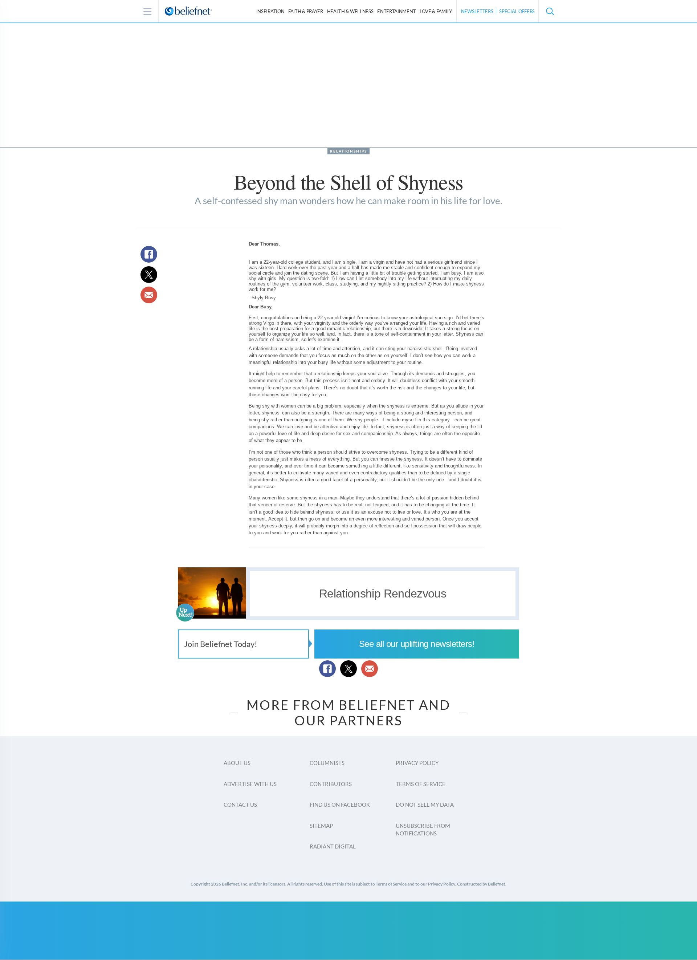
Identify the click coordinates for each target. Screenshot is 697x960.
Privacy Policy (417, 763)
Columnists (327, 763)
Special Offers (517, 11)
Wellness (350, 11)
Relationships (348, 151)
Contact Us (240, 804)
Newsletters (477, 11)
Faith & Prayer (305, 11)
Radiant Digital (333, 846)
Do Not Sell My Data (425, 804)
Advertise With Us (250, 784)
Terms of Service (420, 784)
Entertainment (396, 11)
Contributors (331, 784)
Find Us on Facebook (340, 804)
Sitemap (321, 825)
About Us (237, 763)
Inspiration (270, 11)
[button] (549, 11)
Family (436, 11)
